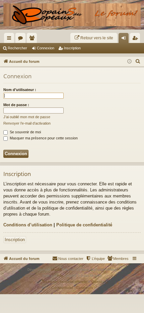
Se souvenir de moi (25, 132)
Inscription (72, 48)
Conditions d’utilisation (27, 224)
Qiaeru (96, 281)
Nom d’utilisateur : (19, 90)
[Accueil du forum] (72, 15)
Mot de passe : (16, 105)
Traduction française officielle (64, 281)
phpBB (56, 269)
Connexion (45, 48)
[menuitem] (93, 38)
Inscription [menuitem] (136, 39)
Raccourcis (10, 39)
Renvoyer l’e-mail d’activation (27, 123)
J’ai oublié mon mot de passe (26, 117)
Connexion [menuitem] (125, 39)
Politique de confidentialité (84, 224)
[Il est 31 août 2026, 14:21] (129, 61)
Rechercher (17, 48)
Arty (60, 275)
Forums (21, 39)
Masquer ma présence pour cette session (43, 138)
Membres (33, 39)
